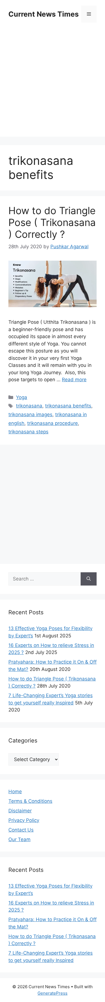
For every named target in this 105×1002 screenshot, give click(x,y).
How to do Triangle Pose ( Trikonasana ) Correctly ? (52, 222)
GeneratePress (52, 993)
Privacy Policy (23, 820)
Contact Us (21, 830)
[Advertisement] (52, 84)
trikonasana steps (28, 432)
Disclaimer (20, 810)
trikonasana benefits (68, 406)
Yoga (21, 397)
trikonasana (29, 406)
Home (15, 791)
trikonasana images (30, 414)
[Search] (89, 579)
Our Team (19, 839)
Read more (74, 379)
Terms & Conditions (30, 801)
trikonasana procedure (52, 423)
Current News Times (43, 14)
